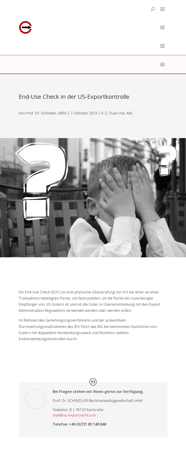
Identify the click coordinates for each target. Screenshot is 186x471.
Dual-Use (117, 113)
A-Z (104, 113)
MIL (130, 113)
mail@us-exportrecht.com (74, 415)
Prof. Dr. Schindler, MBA (46, 113)
